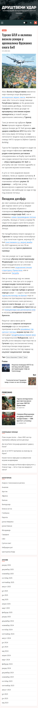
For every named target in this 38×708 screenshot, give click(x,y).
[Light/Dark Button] (25, 23)
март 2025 (6, 608)
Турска (25, 357)
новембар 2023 (8, 677)
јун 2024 (5, 647)
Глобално (5, 513)
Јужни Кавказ (7, 526)
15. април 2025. (6, 51)
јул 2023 (5, 694)
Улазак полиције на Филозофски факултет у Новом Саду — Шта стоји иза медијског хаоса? (18, 467)
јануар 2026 (6, 565)
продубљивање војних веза (23, 335)
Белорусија (6, 504)
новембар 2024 (8, 625)
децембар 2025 (8, 569)
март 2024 (6, 660)
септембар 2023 (8, 685)
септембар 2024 (8, 634)
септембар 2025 (8, 582)
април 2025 (6, 604)
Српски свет (6, 543)
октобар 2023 (7, 681)
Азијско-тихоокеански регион (13, 483)
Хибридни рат (7, 547)
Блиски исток (7, 509)
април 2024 (6, 655)
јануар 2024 (6, 668)
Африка (5, 496)
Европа (5, 517)
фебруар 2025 (7, 612)
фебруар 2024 (7, 664)
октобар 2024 (7, 630)
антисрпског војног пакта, (13, 97)
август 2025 (6, 586)
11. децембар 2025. (22, 423)
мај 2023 (5, 703)
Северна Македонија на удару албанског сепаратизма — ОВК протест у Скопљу (25, 417)
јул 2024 (5, 642)
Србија (20, 357)
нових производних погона (23, 217)
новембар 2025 (8, 574)
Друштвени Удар (19, 7)
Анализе (5, 487)
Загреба (15, 273)
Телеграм (35, 22)
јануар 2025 (6, 617)
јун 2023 (5, 698)
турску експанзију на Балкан (14, 295)
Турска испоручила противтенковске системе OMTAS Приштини (25, 402)
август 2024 (6, 638)
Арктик (5, 491)
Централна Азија (8, 552)
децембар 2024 (8, 621)
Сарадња (5, 534)
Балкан (4, 30)
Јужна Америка (7, 522)
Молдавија (6, 530)
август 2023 (6, 690)
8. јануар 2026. (21, 407)
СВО (3, 539)
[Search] (30, 23)
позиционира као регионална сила (19, 310)
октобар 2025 (7, 578)
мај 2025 (5, 599)
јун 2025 (5, 595)
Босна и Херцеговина (12, 357)
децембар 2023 (8, 673)
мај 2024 (5, 651)
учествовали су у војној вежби (19, 242)
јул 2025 (5, 591)
